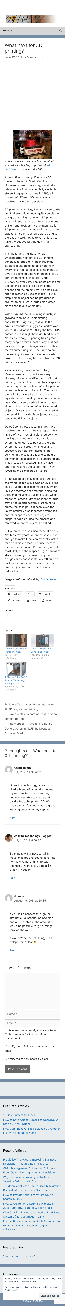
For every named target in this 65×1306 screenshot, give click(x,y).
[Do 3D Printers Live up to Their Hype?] (42, 640)
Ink (15, 709)
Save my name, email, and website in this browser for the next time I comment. (32, 1034)
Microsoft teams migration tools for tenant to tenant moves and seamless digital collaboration (31, 1225)
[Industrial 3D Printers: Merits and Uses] (16, 640)
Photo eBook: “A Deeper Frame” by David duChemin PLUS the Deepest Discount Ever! (28, 728)
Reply (12, 817)
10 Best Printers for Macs (19, 1115)
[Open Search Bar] (60, 31)
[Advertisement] (35, 7)
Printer (23, 709)
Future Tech (15, 704)
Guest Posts (32, 704)
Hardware (48, 704)
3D (10, 709)
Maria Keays (48, 579)
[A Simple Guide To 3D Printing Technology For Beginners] (16, 668)
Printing (33, 709)
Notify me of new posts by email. (28, 1058)
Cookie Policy (11, 1290)
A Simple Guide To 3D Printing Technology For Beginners (16, 680)
